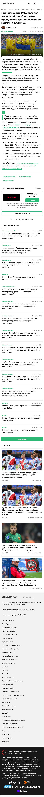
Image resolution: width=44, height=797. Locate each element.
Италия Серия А (7, 638)
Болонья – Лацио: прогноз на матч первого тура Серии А (20, 431)
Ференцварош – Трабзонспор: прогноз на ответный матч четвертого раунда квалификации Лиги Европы (19, 250)
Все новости (22, 439)
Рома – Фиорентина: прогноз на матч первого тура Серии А (21, 419)
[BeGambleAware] (30, 787)
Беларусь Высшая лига (10, 659)
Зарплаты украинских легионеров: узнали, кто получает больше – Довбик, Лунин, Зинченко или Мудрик (21, 475)
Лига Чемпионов (8, 620)
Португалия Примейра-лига (12, 645)
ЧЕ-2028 (5, 667)
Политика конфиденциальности (13, 720)
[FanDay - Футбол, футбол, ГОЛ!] (9, 3)
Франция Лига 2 (7, 688)
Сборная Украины (7, 31)
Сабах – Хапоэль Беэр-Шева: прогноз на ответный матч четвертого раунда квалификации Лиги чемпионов (19, 393)
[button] (29, 3)
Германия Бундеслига (9, 635)
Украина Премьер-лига (10, 656)
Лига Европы (6, 245)
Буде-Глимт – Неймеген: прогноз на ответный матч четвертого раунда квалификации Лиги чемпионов (21, 379)
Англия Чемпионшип (9, 674)
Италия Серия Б (7, 684)
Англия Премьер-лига (9, 627)
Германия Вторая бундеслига (12, 681)
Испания (5, 274)
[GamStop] (11, 787)
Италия (4, 415)
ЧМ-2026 (5, 670)
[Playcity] (15, 782)
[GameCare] (22, 791)
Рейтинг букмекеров (22, 213)
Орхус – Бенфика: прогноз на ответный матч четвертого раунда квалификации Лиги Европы (20, 265)
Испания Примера (8, 631)
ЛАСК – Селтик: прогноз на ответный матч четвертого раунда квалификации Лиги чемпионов (20, 364)
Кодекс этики (7, 734)
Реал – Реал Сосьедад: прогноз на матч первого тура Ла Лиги (18, 278)
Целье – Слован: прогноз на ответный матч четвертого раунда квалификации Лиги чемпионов (20, 320)
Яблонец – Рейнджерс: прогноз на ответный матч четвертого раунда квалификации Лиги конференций (21, 236)
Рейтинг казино (7, 709)
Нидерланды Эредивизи (10, 649)
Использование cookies (10, 724)
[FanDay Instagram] (30, 598)
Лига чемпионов (7, 301)
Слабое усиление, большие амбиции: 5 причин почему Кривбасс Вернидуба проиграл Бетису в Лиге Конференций (19, 583)
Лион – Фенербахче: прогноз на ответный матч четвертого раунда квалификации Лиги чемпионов (21, 335)
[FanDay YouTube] (33, 598)
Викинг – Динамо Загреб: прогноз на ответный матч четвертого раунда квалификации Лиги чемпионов (21, 350)
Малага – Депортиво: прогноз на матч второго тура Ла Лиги (21, 407)
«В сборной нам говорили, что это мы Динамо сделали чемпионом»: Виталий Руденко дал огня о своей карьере (19, 547)
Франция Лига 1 (7, 642)
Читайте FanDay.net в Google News (22, 219)
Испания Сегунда (8, 677)
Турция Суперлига (8, 663)
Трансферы (6, 702)
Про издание (6, 716)
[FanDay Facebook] (23, 598)
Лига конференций (8, 231)
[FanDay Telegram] (27, 598)
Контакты (5, 741)
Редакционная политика (10, 731)
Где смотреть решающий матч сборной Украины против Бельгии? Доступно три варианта (20, 165)
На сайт (32, 200)
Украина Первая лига (9, 699)
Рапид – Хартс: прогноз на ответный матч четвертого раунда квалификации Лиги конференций (19, 291)
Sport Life (5, 713)
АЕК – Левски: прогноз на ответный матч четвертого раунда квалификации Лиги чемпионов (19, 306)
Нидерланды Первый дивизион (13, 695)
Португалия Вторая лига (10, 692)
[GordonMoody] (28, 782)
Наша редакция (7, 738)
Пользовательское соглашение (13, 727)
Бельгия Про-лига (8, 652)
